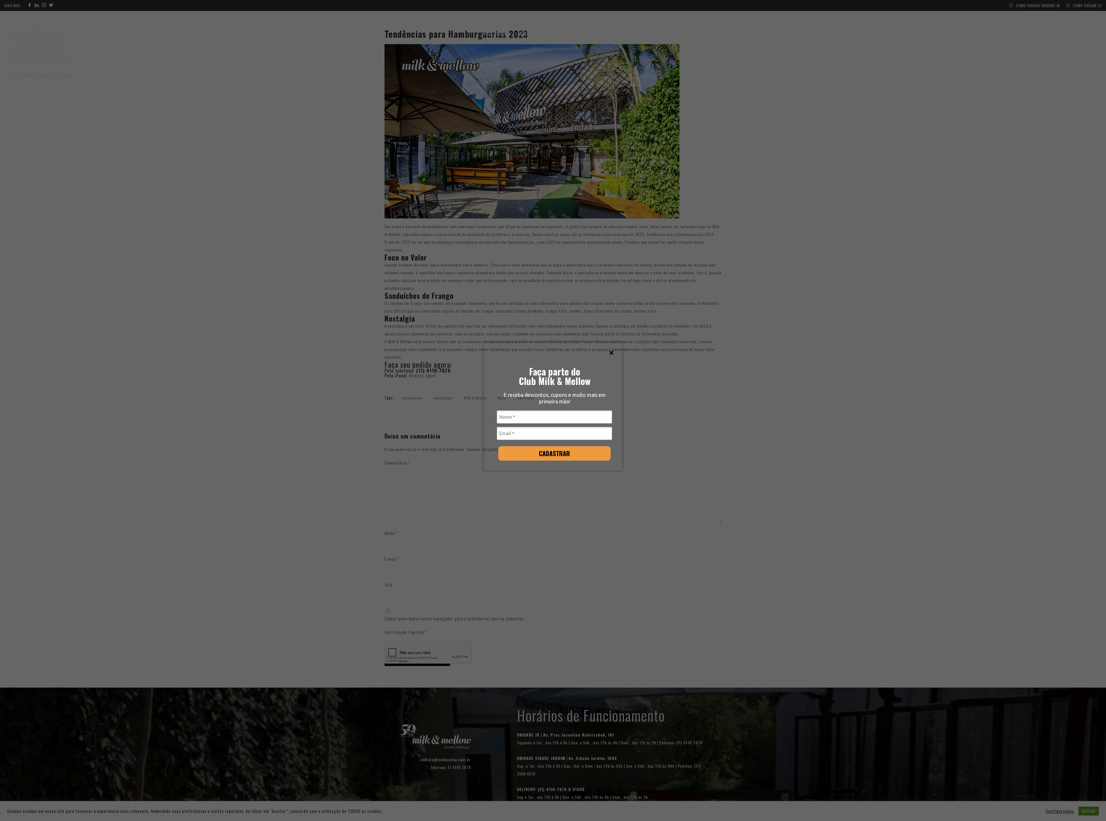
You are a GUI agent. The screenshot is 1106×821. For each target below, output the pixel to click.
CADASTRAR (554, 453)
